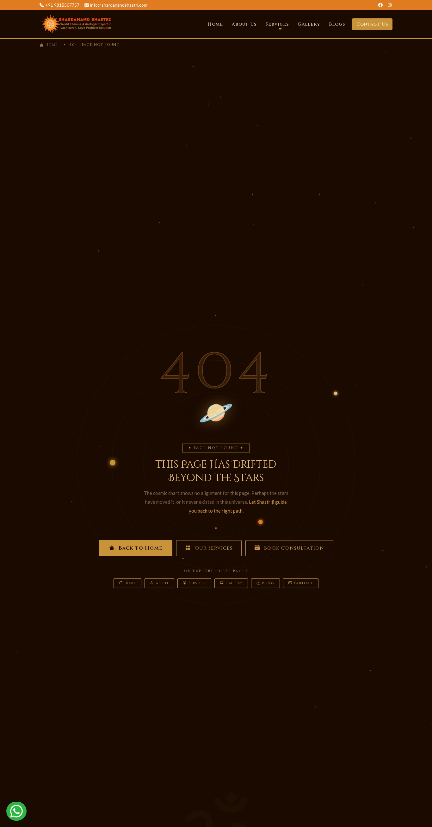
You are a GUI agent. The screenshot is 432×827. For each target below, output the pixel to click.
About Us (244, 24)
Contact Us (372, 24)
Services (197, 583)
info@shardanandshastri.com (118, 5)
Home (215, 24)
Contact (303, 583)
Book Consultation (293, 548)
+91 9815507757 (62, 5)
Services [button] (277, 24)
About (162, 583)
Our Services (212, 548)
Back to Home (139, 548)
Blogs (337, 24)
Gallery (309, 24)
